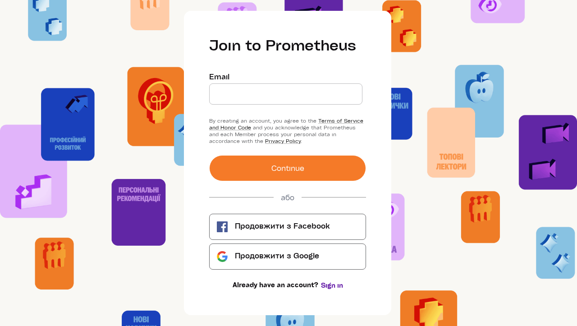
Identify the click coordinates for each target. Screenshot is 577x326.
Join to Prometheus (282, 44)
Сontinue (287, 168)
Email (219, 76)
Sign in (332, 285)
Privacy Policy (283, 141)
